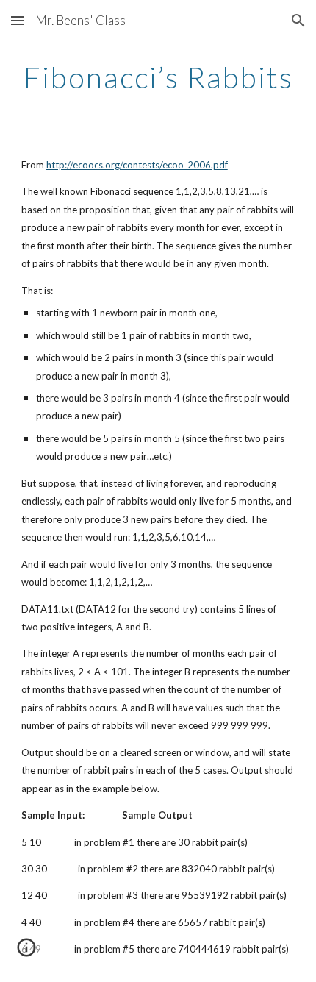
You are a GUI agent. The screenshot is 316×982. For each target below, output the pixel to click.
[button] (17, 20)
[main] (158, 77)
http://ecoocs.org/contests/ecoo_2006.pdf (137, 165)
